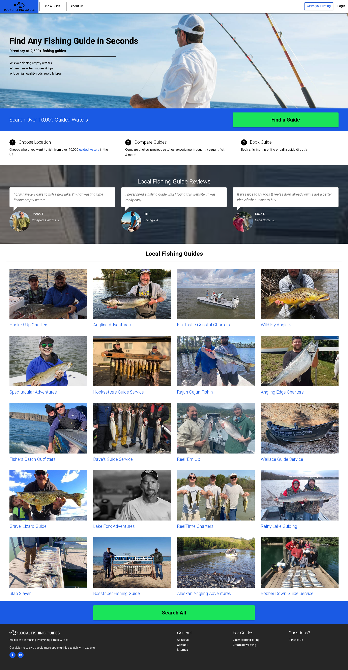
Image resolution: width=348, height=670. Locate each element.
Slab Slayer (20, 593)
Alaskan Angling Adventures (204, 593)
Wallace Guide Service (282, 459)
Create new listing (244, 644)
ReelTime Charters (195, 526)
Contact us (296, 639)
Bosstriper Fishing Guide (116, 593)
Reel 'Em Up (188, 459)
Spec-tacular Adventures (33, 392)
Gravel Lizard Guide (28, 526)
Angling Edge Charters (282, 392)
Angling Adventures (112, 324)
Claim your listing (319, 6)
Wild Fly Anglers (276, 324)
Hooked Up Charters (29, 324)
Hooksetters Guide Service (118, 392)
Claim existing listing (246, 639)
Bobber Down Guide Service (287, 593)
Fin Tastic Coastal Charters (203, 324)
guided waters (89, 150)
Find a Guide (52, 6)
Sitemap (182, 649)
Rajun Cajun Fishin (195, 392)
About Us (77, 6)
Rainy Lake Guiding (279, 526)
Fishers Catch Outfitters (32, 459)
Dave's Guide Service (113, 459)
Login (341, 6)
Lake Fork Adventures (114, 526)
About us (183, 639)
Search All (174, 613)
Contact (182, 644)
